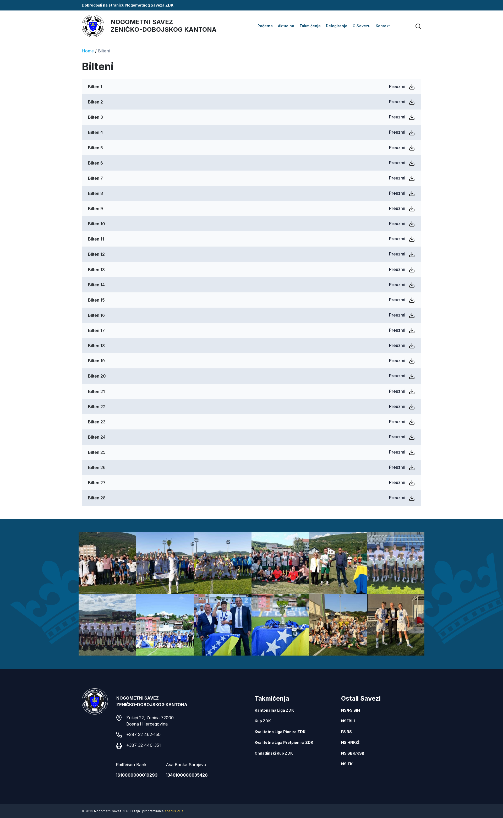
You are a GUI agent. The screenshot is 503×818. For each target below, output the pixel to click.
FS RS (346, 731)
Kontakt (383, 26)
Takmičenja (310, 26)
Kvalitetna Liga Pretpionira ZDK (284, 742)
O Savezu (361, 26)
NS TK (347, 764)
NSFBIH (348, 721)
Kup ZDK (263, 721)
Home (88, 50)
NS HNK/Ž (350, 742)
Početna (265, 26)
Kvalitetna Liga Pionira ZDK (280, 731)
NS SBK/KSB (352, 753)
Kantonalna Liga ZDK (274, 710)
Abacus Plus (174, 811)
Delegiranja (336, 26)
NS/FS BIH (350, 710)
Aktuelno (286, 26)
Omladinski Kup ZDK (274, 753)
